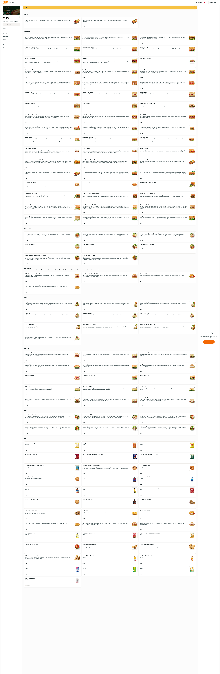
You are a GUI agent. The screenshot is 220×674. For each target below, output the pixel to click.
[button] (11, 28)
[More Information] (19, 17)
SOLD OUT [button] (27, 585)
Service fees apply (6, 21)
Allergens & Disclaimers (14, 21)
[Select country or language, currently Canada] (205, 2)
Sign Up (215, 2)
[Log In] (209, 2)
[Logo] (6, 2)
